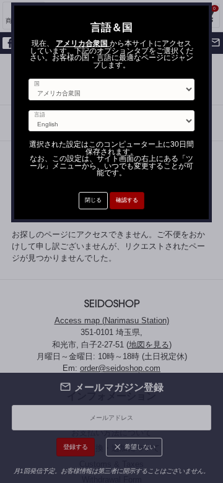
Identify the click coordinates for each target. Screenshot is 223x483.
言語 (39, 115)
